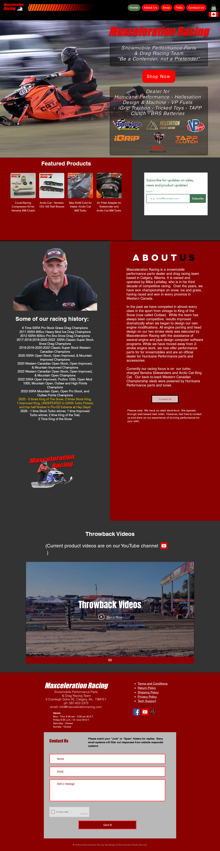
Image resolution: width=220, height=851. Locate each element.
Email (149, 191)
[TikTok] (153, 712)
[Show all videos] (110, 660)
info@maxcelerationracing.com (80, 707)
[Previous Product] (5, 185)
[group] (66, 194)
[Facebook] (136, 712)
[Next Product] (126, 185)
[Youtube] (145, 712)
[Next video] (187, 609)
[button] (213, 7)
